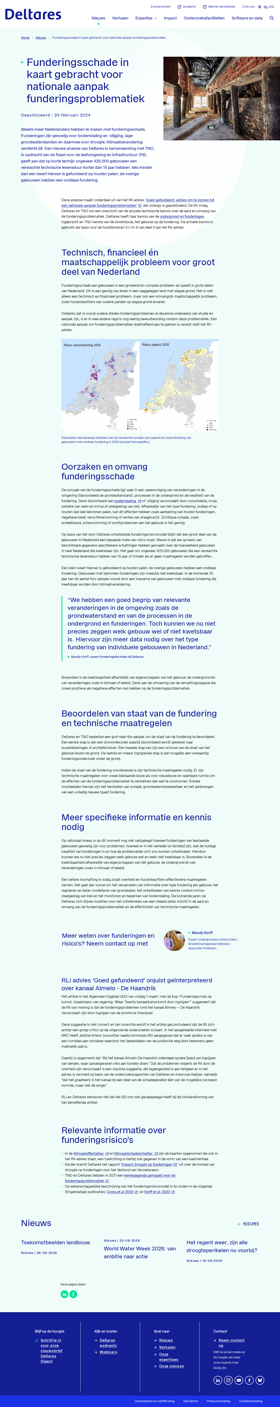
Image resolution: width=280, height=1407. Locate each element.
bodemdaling (125, 501)
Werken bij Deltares (221, 6)
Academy (189, 6)
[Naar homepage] (33, 14)
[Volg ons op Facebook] (249, 1380)
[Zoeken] (272, 18)
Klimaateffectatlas (89, 1153)
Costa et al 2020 (120, 1192)
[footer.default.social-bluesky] (260, 1380)
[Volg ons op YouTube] (238, 1380)
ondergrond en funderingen (182, 216)
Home (25, 37)
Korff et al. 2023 (157, 1192)
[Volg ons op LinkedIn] (218, 1380)
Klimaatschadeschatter (133, 1153)
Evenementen (161, 6)
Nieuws (41, 37)
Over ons (248, 6)
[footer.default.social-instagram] (228, 1380)
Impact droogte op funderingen (146, 1164)
